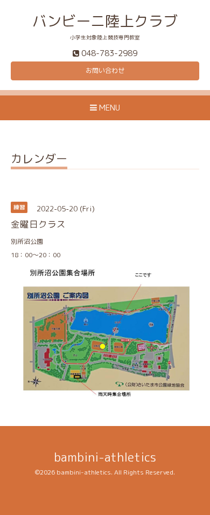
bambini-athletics (105, 457)
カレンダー (39, 160)
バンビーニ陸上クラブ (105, 21)
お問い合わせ (105, 70)
